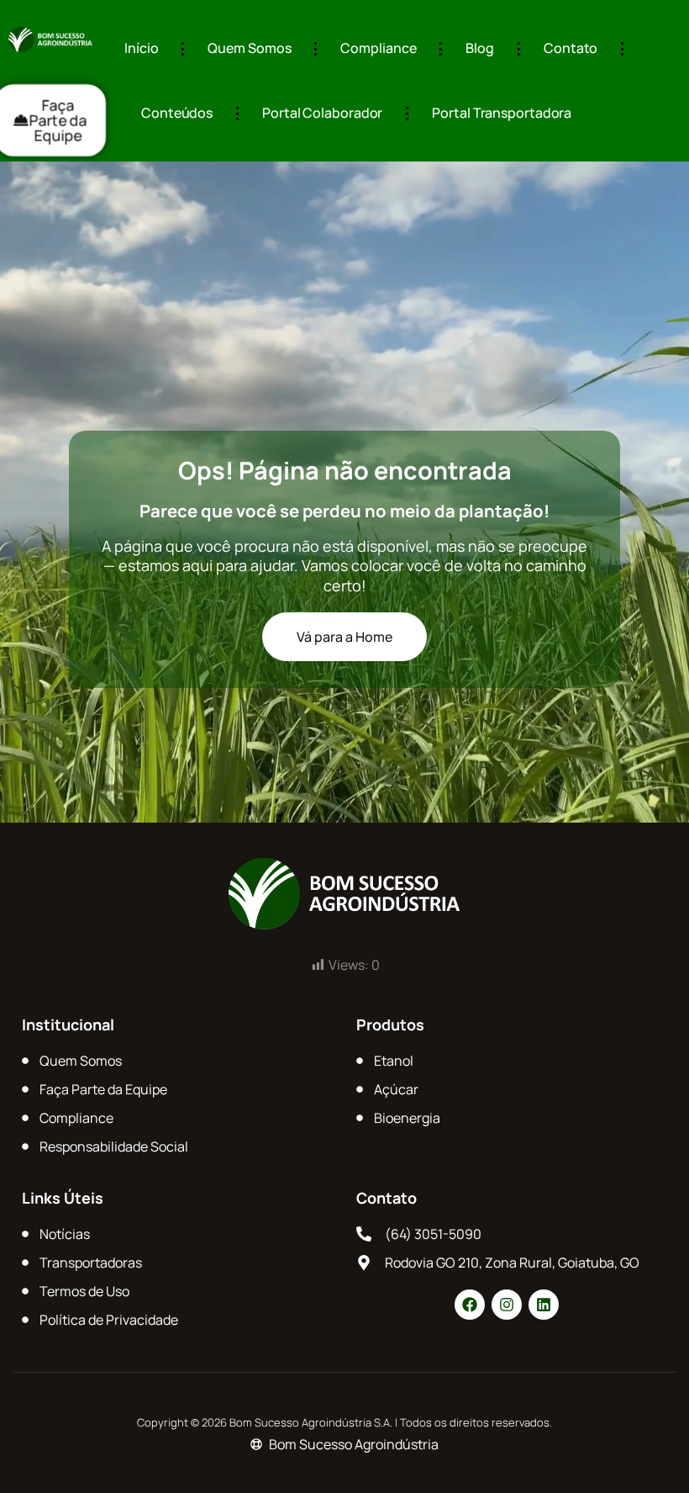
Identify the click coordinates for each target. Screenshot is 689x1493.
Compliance (378, 48)
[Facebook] (470, 1304)
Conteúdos (177, 112)
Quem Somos (249, 48)
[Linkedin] (544, 1304)
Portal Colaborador (322, 112)
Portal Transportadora (501, 112)
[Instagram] (507, 1304)
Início (141, 48)
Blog (479, 48)
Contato (570, 48)
